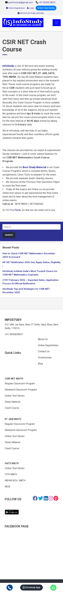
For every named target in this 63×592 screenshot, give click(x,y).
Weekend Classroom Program (21, 389)
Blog (40, 363)
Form (18, 210)
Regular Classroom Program (20, 383)
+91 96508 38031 (47, 2)
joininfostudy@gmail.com (20, 2)
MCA (7, 486)
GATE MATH (12, 463)
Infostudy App (32, 587)
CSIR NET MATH (14, 378)
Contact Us (44, 351)
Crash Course (12, 407)
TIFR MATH (11, 474)
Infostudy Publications (32, 13)
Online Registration (16, 8)
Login (31, 8)
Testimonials (45, 357)
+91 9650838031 (14, 334)
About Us (43, 339)
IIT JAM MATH (13, 419)
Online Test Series (46, 8)
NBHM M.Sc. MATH (15, 480)
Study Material (12, 401)
